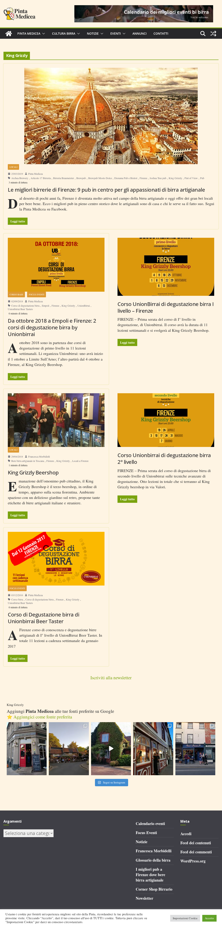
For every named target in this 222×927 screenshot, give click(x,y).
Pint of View (191, 178)
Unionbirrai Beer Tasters (20, 309)
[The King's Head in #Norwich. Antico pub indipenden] (153, 748)
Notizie (93, 33)
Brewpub (81, 178)
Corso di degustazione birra (25, 305)
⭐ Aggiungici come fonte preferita (39, 717)
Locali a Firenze (80, 460)
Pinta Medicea (28, 33)
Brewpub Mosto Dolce (100, 178)
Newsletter (144, 898)
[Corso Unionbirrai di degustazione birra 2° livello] (166, 420)
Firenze (143, 178)
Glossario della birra (153, 860)
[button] (42, 34)
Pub (202, 178)
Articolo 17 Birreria (41, 178)
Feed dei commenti (196, 852)
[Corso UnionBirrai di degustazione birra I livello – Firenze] (166, 267)
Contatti (160, 33)
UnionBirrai (83, 305)
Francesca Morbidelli (39, 456)
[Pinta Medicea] (8, 33)
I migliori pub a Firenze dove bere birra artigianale (150, 874)
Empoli (45, 305)
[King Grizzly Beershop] (56, 420)
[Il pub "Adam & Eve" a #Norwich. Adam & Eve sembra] (69, 748)
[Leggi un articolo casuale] (213, 33)
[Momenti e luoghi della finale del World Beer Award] (111, 748)
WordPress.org (193, 861)
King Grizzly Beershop (33, 472)
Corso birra (17, 599)
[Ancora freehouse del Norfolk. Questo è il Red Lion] (27, 748)
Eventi (115, 33)
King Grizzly (175, 178)
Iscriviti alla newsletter (111, 678)
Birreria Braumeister (63, 178)
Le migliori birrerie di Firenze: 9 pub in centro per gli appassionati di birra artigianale (106, 189)
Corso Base (16, 294)
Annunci (139, 33)
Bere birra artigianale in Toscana (27, 460)
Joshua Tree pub (158, 178)
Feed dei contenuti (195, 843)
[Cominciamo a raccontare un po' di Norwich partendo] (195, 748)
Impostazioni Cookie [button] (185, 918)
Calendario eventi (150, 823)
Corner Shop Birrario (154, 889)
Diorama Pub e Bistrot (125, 178)
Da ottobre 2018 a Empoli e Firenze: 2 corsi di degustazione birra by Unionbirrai (52, 327)
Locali (13, 166)
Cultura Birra (63, 33)
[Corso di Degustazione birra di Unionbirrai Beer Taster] (56, 559)
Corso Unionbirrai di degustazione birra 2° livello (164, 458)
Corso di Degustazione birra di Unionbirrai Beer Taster (43, 618)
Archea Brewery (19, 178)
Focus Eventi (36, 294)
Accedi (185, 833)
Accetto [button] (209, 918)
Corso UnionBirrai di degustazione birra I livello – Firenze (166, 307)
